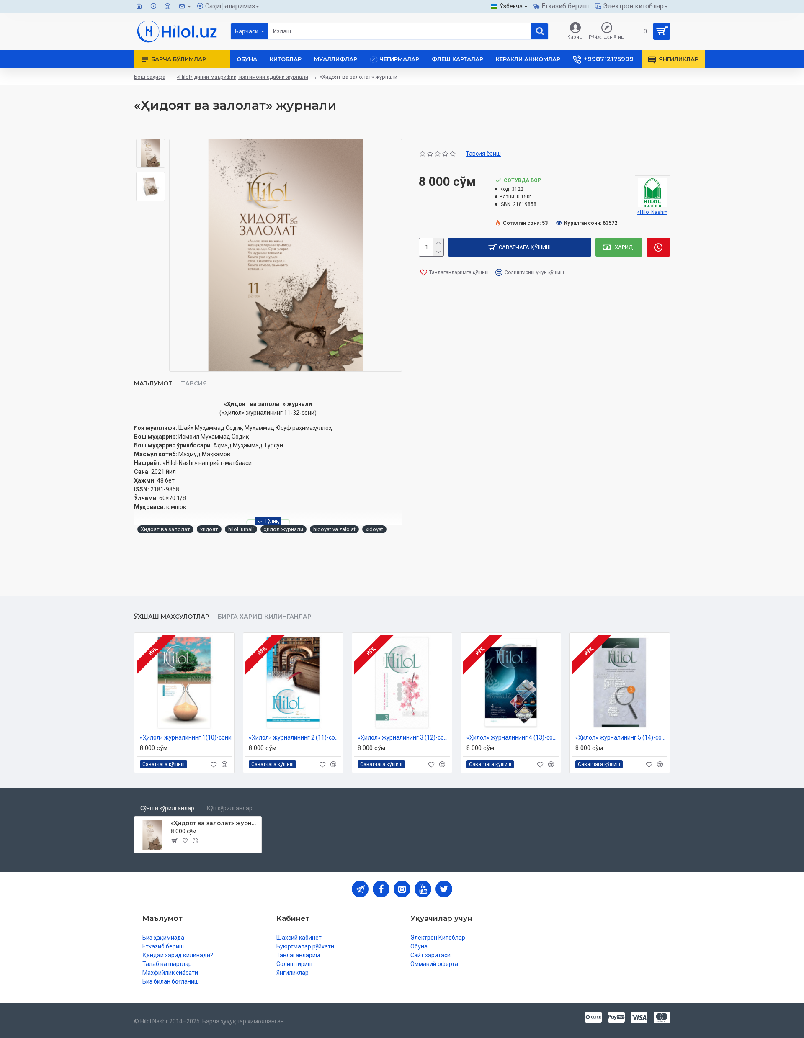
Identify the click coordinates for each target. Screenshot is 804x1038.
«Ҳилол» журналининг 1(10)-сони (186, 737)
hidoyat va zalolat (334, 529)
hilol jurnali (241, 529)
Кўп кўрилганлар (230, 808)
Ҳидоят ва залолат (165, 529)
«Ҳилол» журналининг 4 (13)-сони (512, 737)
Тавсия (194, 383)
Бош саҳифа (149, 77)
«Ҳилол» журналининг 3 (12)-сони (404, 737)
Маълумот (153, 383)
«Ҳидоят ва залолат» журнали (214, 823)
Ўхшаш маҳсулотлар (171, 616)
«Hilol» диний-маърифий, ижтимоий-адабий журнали (242, 77)
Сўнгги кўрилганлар (167, 808)
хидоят (209, 529)
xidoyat (374, 529)
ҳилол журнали (283, 529)
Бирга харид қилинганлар (265, 616)
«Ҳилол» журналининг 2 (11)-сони (295, 737)
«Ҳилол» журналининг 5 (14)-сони (621, 737)
